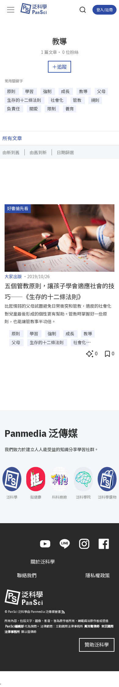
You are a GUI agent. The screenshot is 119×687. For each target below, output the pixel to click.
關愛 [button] (34, 108)
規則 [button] (95, 100)
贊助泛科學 (97, 644)
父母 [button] (101, 91)
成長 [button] (65, 91)
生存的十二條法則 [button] (24, 100)
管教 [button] (77, 100)
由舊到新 (38, 152)
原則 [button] (11, 91)
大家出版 (13, 276)
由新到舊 (11, 152)
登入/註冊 (104, 9)
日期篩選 (65, 152)
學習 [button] (29, 91)
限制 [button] (52, 108)
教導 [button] (83, 91)
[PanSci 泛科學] (36, 8)
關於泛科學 (43, 561)
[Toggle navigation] (10, 10)
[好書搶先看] (59, 237)
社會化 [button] (57, 100)
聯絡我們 (27, 575)
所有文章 (12, 138)
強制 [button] (47, 91)
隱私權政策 (97, 575)
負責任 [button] (14, 108)
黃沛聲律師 (91, 626)
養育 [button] (69, 108)
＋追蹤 (59, 66)
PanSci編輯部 (14, 626)
